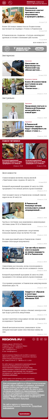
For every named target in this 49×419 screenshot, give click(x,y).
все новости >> (40, 43)
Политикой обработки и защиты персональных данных (24, 396)
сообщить (39, 49)
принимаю (24, 414)
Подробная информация (9, 375)
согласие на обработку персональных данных (23, 391)
